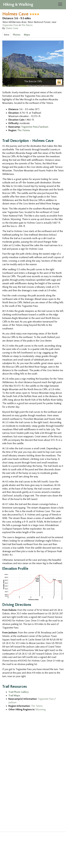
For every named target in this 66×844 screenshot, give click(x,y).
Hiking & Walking (18, 4)
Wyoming (40, 709)
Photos (16, 34)
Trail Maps (14, 695)
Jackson (44, 126)
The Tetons (27, 25)
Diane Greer (12, 28)
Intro (6, 34)
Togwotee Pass (10, 25)
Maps (27, 34)
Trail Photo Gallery (18, 692)
